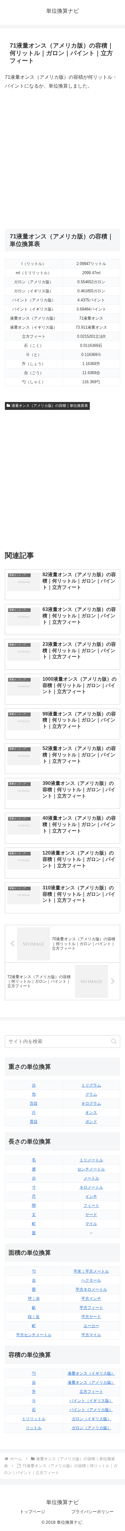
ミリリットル (34, 1418)
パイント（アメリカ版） (91, 1409)
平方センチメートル (34, 1335)
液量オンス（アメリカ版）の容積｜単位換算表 (50, 406)
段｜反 (34, 1316)
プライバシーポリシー (92, 1511)
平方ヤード (91, 1316)
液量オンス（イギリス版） (91, 1373)
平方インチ (91, 1298)
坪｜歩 (34, 1298)
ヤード (91, 1214)
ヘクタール (91, 1280)
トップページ (32, 1511)
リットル (34, 1428)
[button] (114, 1041)
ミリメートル (91, 1160)
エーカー (91, 1325)
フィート (91, 1205)
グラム (91, 1094)
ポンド (91, 1121)
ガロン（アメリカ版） (91, 1428)
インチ (91, 1196)
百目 (34, 1103)
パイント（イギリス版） (91, 1400)
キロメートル (91, 1187)
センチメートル (91, 1169)
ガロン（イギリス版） (91, 1418)
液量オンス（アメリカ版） (91, 1382)
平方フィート (91, 1307)
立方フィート (91, 1391)
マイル (91, 1223)
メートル (91, 1178)
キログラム (91, 1103)
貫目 (34, 1121)
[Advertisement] (62, 159)
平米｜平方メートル (91, 1271)
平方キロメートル (91, 1289)
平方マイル (91, 1335)
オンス (91, 1112)
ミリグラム (91, 1085)
